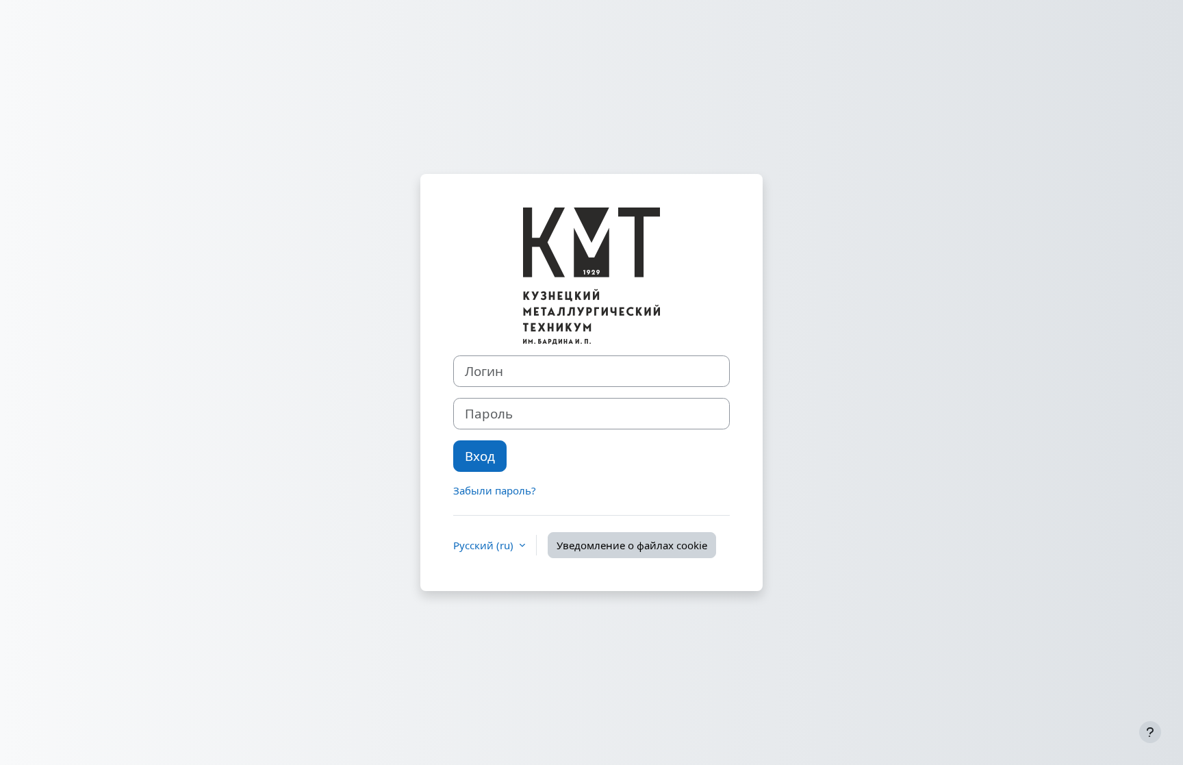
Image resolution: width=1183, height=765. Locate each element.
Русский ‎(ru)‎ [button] (484, 545)
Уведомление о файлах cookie (632, 545)
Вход (480, 455)
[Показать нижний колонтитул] (1150, 732)
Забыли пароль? (494, 490)
